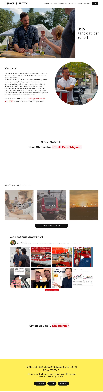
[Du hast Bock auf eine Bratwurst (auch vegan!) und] (41, 257)
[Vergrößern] (96, 63)
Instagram (40, 383)
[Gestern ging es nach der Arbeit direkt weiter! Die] (41, 278)
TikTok (52, 383)
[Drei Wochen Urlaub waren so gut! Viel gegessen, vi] (83, 257)
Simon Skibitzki (17, 3)
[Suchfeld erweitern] (95, 3)
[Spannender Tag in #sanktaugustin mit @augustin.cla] (62, 278)
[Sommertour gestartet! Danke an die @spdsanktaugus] (62, 257)
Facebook (63, 383)
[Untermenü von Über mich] (66, 3)
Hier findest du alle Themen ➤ (51, 226)
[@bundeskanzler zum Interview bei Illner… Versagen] (83, 278)
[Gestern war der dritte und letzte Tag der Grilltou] (20, 257)
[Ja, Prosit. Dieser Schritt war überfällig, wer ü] (20, 278)
